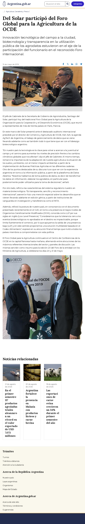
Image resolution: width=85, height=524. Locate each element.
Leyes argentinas (10, 482)
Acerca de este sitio (11, 502)
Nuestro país (8, 478)
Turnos (6, 457)
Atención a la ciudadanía (13, 465)
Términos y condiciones (13, 506)
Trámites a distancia (11, 461)
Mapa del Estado (10, 489)
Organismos (8, 485)
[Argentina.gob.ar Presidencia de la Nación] (16, 4)
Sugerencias (8, 510)
